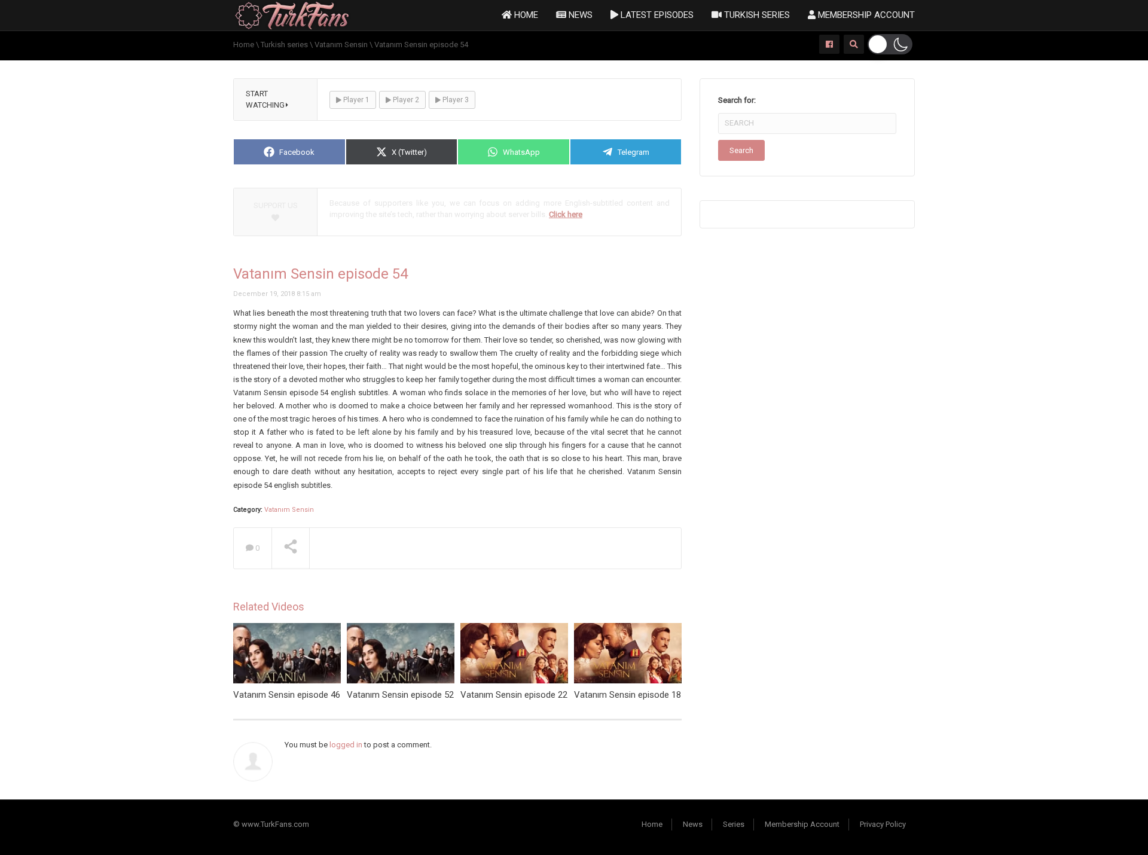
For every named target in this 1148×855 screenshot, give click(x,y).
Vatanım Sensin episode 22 (513, 694)
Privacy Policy (883, 824)
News (579, 15)
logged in (345, 744)
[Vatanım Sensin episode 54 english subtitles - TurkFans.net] (292, 14)
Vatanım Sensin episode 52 (400, 694)
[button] (890, 44)
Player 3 (455, 100)
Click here (565, 214)
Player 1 (355, 100)
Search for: (737, 100)
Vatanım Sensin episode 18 (627, 694)
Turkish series (756, 15)
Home (525, 15)
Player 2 (405, 100)
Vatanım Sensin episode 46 (286, 694)
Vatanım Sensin (289, 510)
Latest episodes (656, 15)
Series (733, 824)
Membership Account (865, 15)
